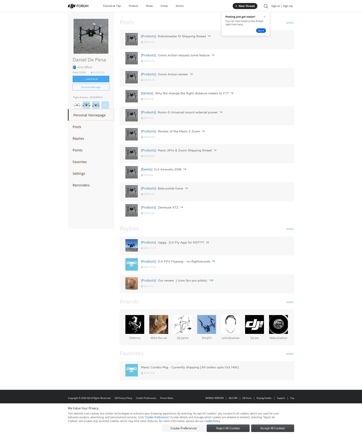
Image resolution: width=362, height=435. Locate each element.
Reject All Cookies (228, 428)
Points (78, 150)
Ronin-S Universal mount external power (188, 112)
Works (149, 6)
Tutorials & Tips (112, 6)
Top (292, 398)
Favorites (80, 162)
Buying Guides (264, 398)
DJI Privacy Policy (123, 398)
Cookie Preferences (146, 398)
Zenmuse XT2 (168, 207)
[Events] (146, 169)
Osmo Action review (173, 74)
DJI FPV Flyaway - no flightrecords (184, 261)
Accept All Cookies (272, 428)
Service (180, 6)
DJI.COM (233, 398)
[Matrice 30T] (96, 105)
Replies (78, 138)
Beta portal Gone (170, 188)
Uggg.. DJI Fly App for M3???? (181, 242)
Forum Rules (166, 398)
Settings (79, 173)
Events (164, 6)
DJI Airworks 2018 (167, 169)
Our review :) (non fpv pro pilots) (182, 280)
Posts (77, 126)
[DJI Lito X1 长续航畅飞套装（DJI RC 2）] (77, 105)
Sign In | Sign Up (282, 6)
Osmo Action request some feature (184, 55)
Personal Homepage (89, 115)
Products (133, 6)
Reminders (81, 185)
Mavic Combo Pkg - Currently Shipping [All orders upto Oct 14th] (190, 367)
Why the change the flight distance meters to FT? (192, 93)
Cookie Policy (212, 421)
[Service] (147, 93)
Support (281, 398)
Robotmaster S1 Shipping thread (182, 36)
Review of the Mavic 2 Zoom (179, 131)
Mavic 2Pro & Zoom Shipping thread (185, 150)
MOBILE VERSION (215, 398)
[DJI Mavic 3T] (86, 105)
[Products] (148, 36)
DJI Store (247, 398)
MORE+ (290, 22)
